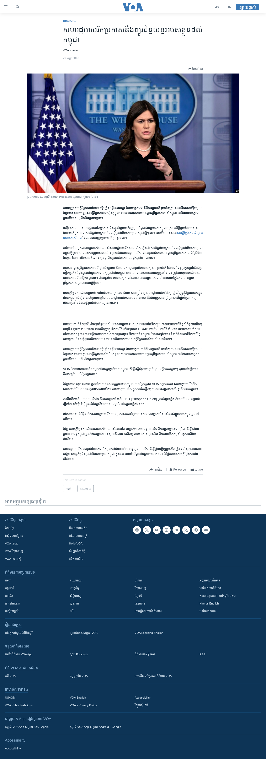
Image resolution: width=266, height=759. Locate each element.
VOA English (78, 697)
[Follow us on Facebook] (137, 530)
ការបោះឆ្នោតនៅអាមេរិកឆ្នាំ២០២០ (218, 595)
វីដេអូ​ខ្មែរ (9, 528)
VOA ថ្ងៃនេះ (11, 543)
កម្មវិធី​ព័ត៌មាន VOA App (18, 654)
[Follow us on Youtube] (157, 530)
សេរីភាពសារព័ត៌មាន (210, 588)
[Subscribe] (206, 530)
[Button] (195, 68)
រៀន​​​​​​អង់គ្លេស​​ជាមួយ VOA (83, 632)
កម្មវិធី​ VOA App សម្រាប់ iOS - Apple (27, 726)
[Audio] (217, 7)
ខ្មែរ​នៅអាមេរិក (12, 603)
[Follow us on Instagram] (166, 530)
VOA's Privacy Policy (83, 705)
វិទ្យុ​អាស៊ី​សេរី (141, 705)
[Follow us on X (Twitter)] (147, 530)
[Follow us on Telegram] (176, 530)
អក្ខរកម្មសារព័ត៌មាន (210, 580)
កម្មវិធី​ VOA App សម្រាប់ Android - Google (95, 726)
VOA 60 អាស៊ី (13, 558)
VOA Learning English (149, 632)
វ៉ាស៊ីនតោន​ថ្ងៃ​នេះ (14, 535)
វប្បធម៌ (138, 595)
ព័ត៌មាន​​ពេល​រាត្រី (78, 535)
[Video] (229, 7)
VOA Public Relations (19, 705)
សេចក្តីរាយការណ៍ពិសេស (148, 611)
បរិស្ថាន (139, 580)
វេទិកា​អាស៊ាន (76, 558)
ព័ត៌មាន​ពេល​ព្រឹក (78, 528)
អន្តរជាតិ (9, 588)
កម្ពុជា (8, 580)
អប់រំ (72, 611)
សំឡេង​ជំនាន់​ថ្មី (77, 551)
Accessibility (142, 697)
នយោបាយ (69, 20)
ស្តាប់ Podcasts (79, 654)
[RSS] (186, 530)
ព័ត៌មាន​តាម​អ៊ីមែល (145, 654)
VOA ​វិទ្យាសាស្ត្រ (14, 551)
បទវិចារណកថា (208, 611)
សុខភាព (74, 603)
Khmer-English (209, 603)
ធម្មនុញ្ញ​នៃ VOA (79, 676)
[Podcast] (196, 530)
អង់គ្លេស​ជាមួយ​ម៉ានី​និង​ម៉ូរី (18, 632)
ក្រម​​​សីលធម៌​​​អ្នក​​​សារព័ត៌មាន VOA (153, 676)
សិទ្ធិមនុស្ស (75, 595)
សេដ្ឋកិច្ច (74, 588)
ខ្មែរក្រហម (140, 603)
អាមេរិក (9, 595)
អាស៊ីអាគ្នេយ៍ (11, 611)
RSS (202, 654)
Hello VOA (76, 543)
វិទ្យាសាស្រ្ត (140, 588)
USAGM (10, 697)
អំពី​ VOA (10, 676)
